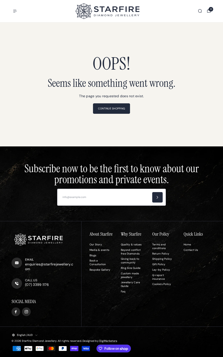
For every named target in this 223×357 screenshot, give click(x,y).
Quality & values (131, 244)
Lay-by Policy (161, 270)
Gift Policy (159, 264)
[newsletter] (157, 197)
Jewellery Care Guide (130, 284)
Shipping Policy (162, 259)
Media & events (99, 250)
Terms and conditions (159, 246)
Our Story (96, 244)
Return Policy (160, 253)
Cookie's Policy (161, 284)
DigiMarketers (108, 341)
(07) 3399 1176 (37, 284)
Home (187, 244)
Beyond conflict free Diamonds (131, 251)
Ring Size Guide (131, 268)
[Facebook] (16, 311)
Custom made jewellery (130, 275)
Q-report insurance (158, 277)
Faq (123, 291)
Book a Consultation (98, 262)
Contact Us (191, 250)
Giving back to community (130, 260)
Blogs (93, 255)
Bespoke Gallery (100, 270)
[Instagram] (26, 311)
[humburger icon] (15, 11)
